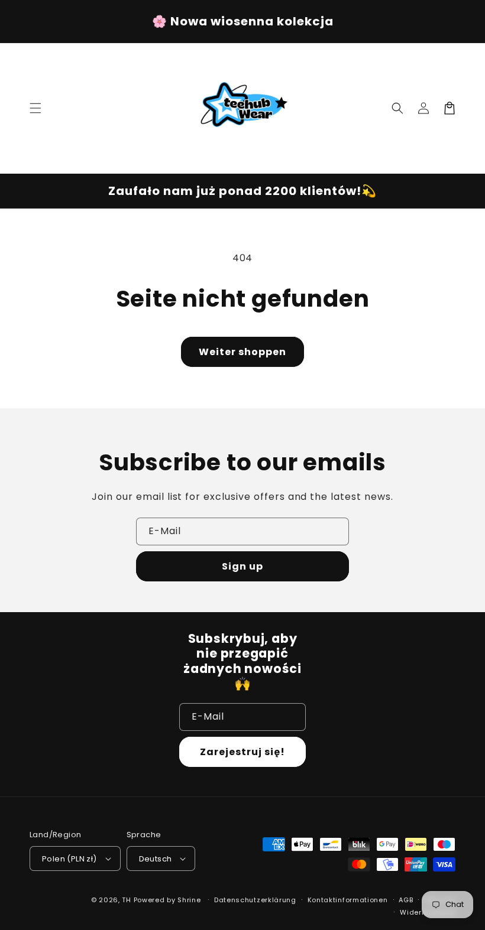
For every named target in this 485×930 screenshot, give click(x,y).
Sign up (242, 566)
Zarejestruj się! (242, 752)
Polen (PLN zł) (69, 858)
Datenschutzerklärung (255, 900)
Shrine (189, 900)
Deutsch (155, 858)
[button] (35, 108)
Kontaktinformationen (348, 900)
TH (126, 900)
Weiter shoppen (242, 352)
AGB (406, 900)
